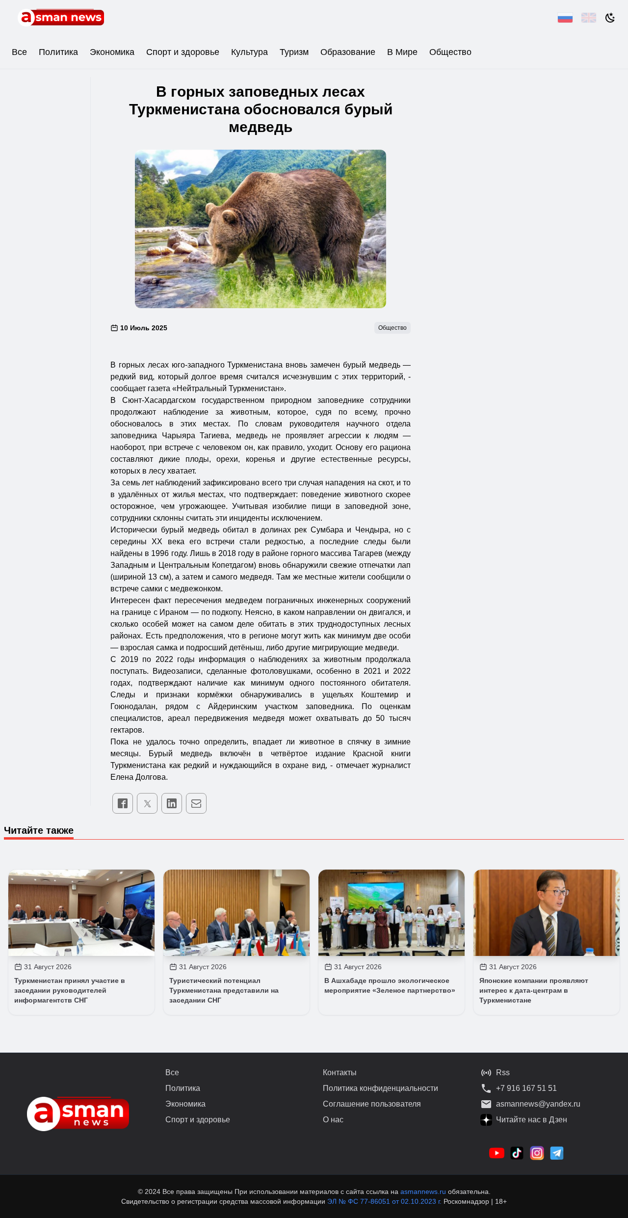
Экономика (112, 52)
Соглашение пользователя (372, 1104)
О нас (333, 1119)
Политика (58, 52)
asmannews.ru (423, 1191)
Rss (503, 1072)
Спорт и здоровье (182, 52)
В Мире (402, 52)
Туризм (294, 52)
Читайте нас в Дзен (531, 1119)
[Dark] (610, 17)
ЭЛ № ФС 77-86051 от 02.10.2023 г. (385, 1201)
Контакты (340, 1072)
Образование (347, 52)
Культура (249, 52)
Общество (450, 52)
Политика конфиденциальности (380, 1088)
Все (19, 52)
